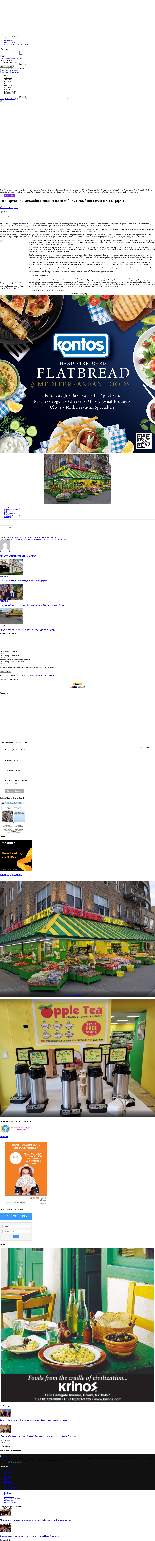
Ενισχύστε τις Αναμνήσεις (13, 42)
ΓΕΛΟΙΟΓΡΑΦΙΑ (14, 1487)
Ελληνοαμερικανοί (10, 513)
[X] (26, 217)
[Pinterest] (34, 217)
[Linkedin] (49, 217)
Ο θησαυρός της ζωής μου (13, 515)
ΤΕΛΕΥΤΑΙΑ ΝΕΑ (11, 1489)
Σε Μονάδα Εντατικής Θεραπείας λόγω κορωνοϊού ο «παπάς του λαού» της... (33, 1420)
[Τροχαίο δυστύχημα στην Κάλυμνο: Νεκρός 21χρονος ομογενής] (11, 623)
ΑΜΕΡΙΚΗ (8, 78)
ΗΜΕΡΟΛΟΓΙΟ (9, 93)
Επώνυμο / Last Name (12, 770)
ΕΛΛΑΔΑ (7, 81)
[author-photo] (5, 550)
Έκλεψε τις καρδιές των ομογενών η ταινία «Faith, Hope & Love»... (29, 1536)
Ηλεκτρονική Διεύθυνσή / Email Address (18, 750)
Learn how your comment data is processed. (40, 675)
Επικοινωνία (8, 40)
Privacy (6, 1495)
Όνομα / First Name (11, 760)
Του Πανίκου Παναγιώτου (9, 208)
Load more (3, 1442)
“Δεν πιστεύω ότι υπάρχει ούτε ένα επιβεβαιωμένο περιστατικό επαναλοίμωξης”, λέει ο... (38, 1436)
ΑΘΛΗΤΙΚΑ (8, 80)
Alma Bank (4, 1137)
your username (24, 52)
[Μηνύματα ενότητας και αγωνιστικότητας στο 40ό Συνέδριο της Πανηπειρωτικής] (5, 1516)
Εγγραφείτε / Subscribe (12, 1499)
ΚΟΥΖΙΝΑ (8, 85)
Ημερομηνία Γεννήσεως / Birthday (16, 780)
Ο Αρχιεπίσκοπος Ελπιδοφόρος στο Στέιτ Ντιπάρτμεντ (23, 580)
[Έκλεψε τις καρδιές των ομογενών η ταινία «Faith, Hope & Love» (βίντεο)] (5, 1532)
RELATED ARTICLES (8, 556)
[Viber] (72, 217)
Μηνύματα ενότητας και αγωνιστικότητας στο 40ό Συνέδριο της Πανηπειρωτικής (35, 1520)
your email (23, 64)
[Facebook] (19, 217)
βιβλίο (6, 511)
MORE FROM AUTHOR (26, 556)
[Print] (64, 217)
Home (2, 99)
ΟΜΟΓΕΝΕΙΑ (9, 87)
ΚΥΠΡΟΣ (7, 83)
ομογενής (7, 517)
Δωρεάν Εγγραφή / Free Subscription (16, 44)
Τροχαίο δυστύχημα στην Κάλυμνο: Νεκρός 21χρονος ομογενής (27, 629)
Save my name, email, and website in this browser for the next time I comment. (28, 668)
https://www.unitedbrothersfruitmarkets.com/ (77, 995)
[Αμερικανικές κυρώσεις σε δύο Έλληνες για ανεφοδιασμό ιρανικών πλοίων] (11, 599)
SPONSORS (8, 1470)
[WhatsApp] (41, 217)
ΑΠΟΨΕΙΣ (8, 89)
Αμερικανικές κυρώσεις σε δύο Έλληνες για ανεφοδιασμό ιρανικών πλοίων (32, 605)
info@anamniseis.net (15, 1462)
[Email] (56, 217)
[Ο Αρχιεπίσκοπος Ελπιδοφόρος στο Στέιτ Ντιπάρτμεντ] (11, 574)
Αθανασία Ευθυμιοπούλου (13, 509)
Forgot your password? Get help (11, 58)
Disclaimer (7, 1493)
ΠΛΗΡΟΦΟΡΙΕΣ (10, 91)
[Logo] (5, 72)
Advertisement (9, 1497)
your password (24, 54)
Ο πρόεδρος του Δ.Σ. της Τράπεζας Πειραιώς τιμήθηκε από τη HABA (33, 537)
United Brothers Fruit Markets (11, 875)
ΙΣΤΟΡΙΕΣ (7, 76)
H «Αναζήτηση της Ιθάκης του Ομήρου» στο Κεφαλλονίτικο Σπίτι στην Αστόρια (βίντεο (37, 539)
